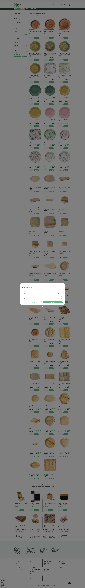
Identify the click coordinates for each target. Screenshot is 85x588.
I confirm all (53, 302)
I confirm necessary (32, 302)
